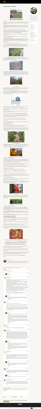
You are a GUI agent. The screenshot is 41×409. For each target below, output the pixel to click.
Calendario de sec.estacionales (33, 35)
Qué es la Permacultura (32, 27)
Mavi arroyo (7, 269)
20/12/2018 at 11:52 (7, 352)
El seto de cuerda (32, 34)
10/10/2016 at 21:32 (7, 302)
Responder (28, 301)
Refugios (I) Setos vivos (32, 33)
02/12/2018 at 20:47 (9, 341)
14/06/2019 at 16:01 (7, 369)
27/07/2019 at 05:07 (7, 380)
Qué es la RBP (31, 26)
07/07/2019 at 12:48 (9, 375)
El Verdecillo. (25, 262)
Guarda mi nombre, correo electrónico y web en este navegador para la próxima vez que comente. (15, 400)
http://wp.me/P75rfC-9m (12, 321)
